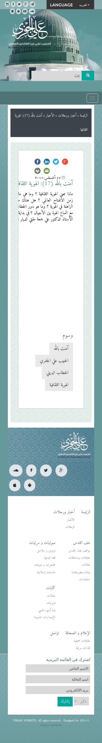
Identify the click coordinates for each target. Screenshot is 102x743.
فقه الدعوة (49, 558)
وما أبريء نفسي (46, 610)
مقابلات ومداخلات (79, 558)
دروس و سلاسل (46, 551)
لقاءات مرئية (83, 648)
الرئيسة (84, 115)
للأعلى (23, 722)
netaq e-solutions (51, 725)
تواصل (54, 633)
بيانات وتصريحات (81, 572)
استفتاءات (84, 579)
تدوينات (51, 603)
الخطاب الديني (57, 373)
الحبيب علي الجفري (54, 361)
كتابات (50, 588)
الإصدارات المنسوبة (44, 617)
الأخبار (50, 115)
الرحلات (70, 527)
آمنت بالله (61, 349)
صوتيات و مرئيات (42, 543)
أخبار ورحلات (67, 115)
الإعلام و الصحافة (77, 633)
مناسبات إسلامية (46, 572)
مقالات (86, 565)
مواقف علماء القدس (79, 551)
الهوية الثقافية (59, 385)
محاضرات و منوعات (44, 565)
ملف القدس (81, 543)
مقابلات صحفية (82, 641)
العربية (83, 5)
